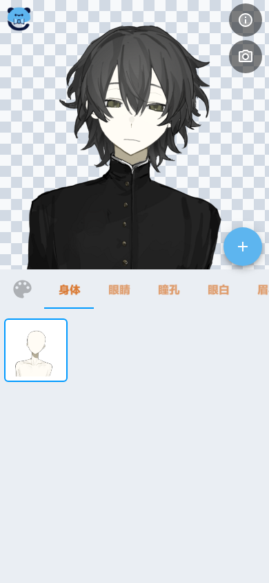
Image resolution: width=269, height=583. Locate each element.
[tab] (69, 289)
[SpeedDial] (242, 246)
